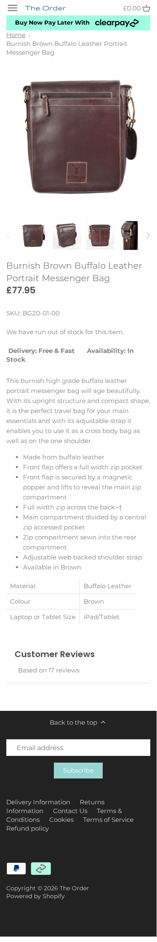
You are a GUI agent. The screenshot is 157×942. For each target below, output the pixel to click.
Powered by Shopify (35, 896)
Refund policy (27, 828)
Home (15, 35)
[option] (33, 235)
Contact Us (70, 811)
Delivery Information (38, 802)
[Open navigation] (12, 8)
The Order (74, 888)
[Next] (148, 235)
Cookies (61, 820)
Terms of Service (108, 820)
